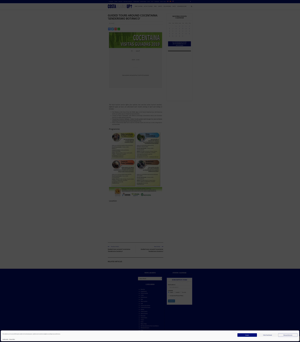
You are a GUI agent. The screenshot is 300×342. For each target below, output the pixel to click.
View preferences (287, 335)
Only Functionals (267, 335)
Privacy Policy (12, 339)
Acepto (247, 335)
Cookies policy (5, 339)
